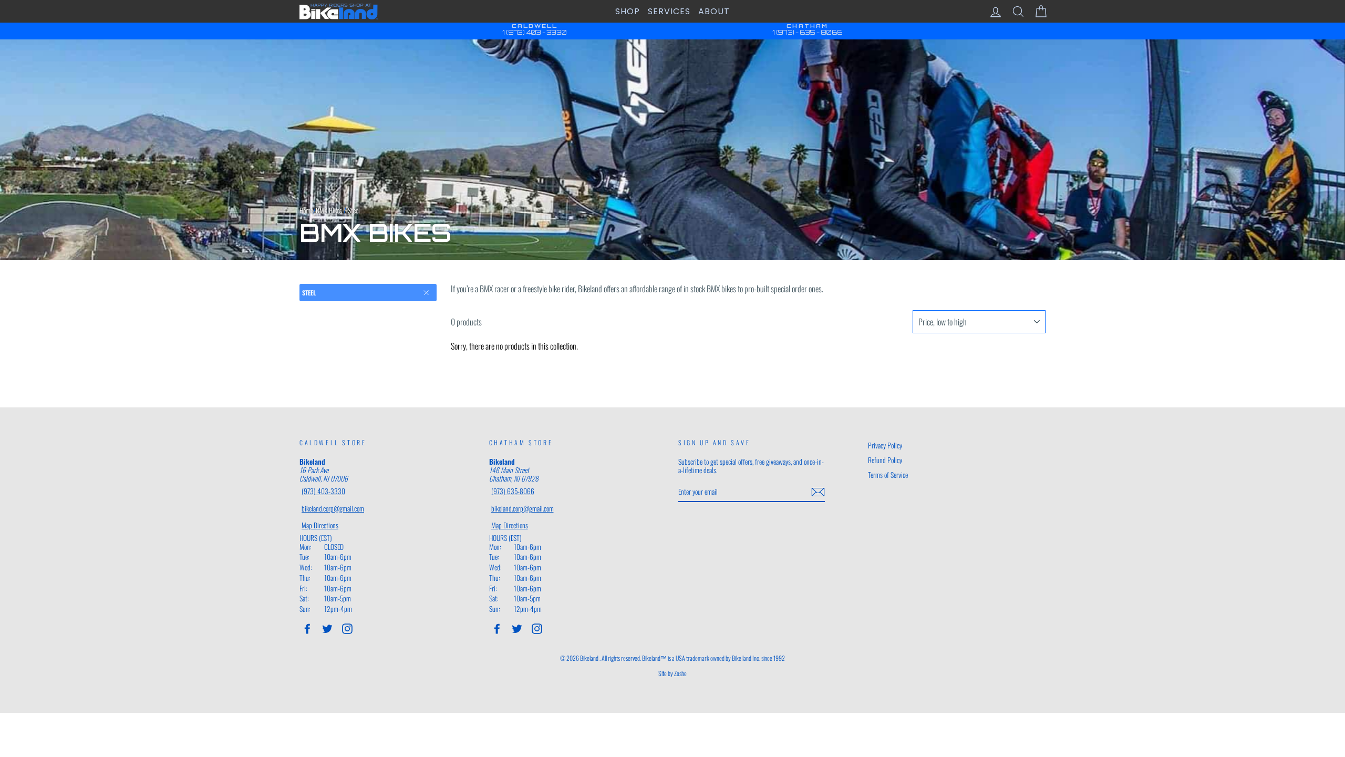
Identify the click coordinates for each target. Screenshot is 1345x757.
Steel (309, 292)
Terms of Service (888, 474)
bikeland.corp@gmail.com (333, 508)
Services (669, 11)
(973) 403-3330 (323, 491)
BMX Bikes (329, 210)
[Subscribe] (818, 492)
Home (306, 210)
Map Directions (320, 525)
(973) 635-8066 (512, 491)
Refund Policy (885, 460)
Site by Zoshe (672, 673)
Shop (627, 11)
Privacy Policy (885, 445)
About (714, 11)
